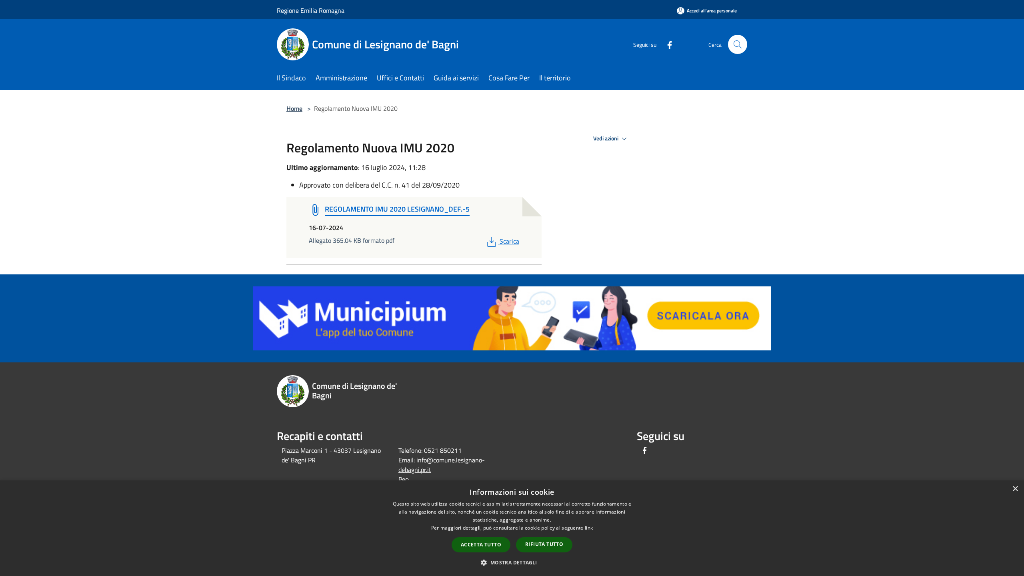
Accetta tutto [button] (481, 544)
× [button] (1015, 489)
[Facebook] (666, 44)
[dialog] (512, 528)
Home (294, 108)
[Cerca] (737, 44)
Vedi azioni (606, 138)
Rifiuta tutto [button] (544, 544)
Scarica (509, 241)
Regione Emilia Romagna (310, 10)
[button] (512, 562)
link (589, 527)
